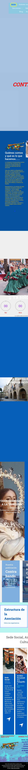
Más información (15, 768)
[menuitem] (14, 5)
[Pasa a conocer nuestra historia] (15, 214)
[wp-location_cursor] (8, 721)
